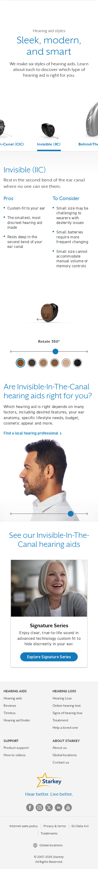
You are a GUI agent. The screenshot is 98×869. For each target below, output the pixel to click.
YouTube (68, 807)
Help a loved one (65, 727)
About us (60, 748)
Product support (16, 748)
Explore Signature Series (49, 656)
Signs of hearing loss (67, 713)
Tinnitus (9, 713)
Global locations (65, 755)
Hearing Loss (62, 698)
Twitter (49, 807)
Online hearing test (67, 705)
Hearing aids (13, 698)
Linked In (58, 807)
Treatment (60, 720)
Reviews (10, 705)
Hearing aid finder (17, 720)
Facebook (30, 807)
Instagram (39, 807)
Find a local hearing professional (31, 433)
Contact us (61, 762)
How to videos (14, 755)
